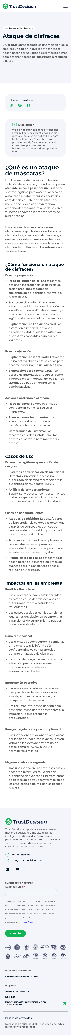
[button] (64, 6)
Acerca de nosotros (17, 991)
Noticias (10, 997)
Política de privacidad (18, 1018)
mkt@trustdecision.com (27, 860)
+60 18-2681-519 (21, 854)
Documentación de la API (21, 976)
